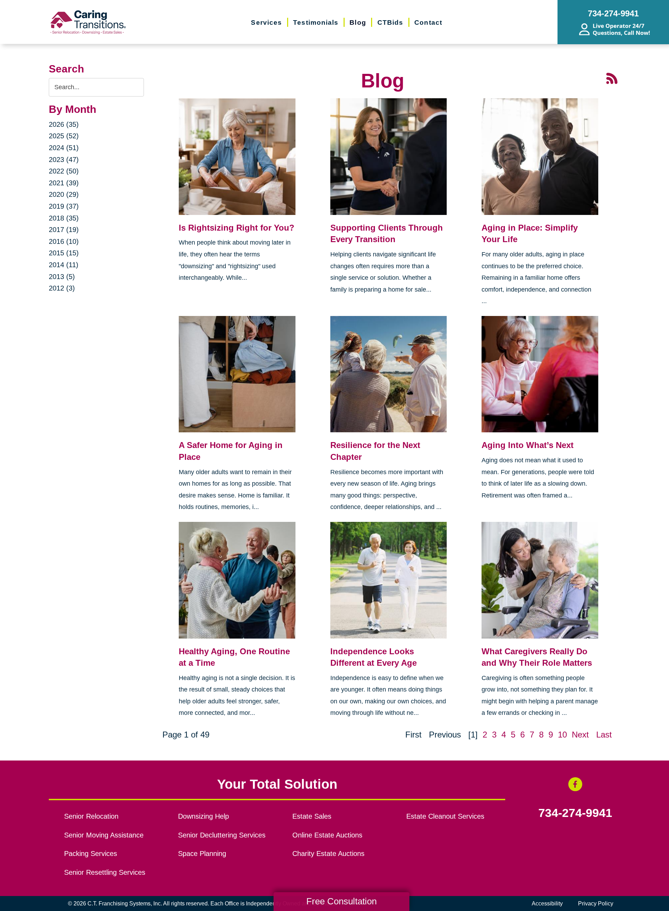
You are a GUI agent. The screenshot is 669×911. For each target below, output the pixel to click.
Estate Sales (311, 816)
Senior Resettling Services (104, 872)
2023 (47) (64, 159)
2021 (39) (64, 183)
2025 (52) (64, 136)
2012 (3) (62, 288)
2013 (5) (62, 276)
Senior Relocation (91, 816)
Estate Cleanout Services (445, 816)
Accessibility (547, 903)
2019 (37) (64, 206)
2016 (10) (64, 241)
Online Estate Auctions (327, 835)
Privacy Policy (595, 903)
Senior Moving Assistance (104, 835)
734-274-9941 (575, 813)
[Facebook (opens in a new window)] (575, 784)
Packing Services (90, 853)
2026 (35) (64, 124)
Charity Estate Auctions (328, 853)
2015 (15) (64, 253)
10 (562, 734)
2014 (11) (63, 265)
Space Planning (202, 853)
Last (604, 734)
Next (580, 734)
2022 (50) (64, 171)
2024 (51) (64, 148)
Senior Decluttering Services (222, 835)
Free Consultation (341, 901)
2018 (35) (64, 218)
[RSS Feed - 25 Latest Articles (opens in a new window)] (611, 77)
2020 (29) (64, 194)
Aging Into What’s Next (528, 445)
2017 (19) (64, 229)
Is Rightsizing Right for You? (236, 227)
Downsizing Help (203, 816)
